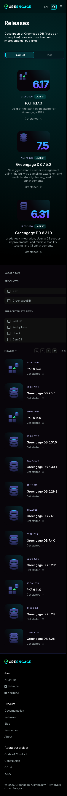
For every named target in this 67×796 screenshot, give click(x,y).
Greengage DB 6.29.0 (42, 614)
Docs (49, 55)
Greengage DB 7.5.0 (33, 164)
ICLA (7, 774)
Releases (10, 717)
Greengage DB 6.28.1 (42, 639)
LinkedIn (13, 686)
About (8, 736)
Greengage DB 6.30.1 (42, 467)
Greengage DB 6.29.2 (42, 491)
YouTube (13, 693)
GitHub (12, 680)
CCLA (8, 767)
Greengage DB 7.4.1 (40, 516)
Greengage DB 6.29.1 (42, 565)
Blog (7, 723)
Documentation (14, 710)
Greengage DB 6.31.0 (33, 233)
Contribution (12, 761)
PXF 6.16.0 (34, 418)
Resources (11, 730)
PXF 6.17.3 (33, 103)
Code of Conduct (15, 754)
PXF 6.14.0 (34, 589)
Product (20, 55)
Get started (32, 118)
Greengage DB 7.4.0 (41, 540)
